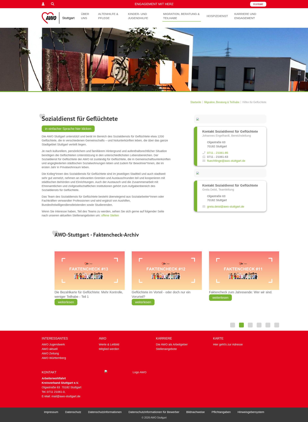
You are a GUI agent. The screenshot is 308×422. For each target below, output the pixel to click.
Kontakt (258, 4)
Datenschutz (73, 412)
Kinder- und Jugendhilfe (138, 16)
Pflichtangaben (221, 412)
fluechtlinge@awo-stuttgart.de (226, 160)
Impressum (51, 412)
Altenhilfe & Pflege (108, 16)
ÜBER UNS (85, 16)
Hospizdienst (217, 16)
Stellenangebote (166, 349)
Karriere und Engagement (245, 16)
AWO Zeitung (50, 353)
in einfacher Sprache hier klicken (68, 129)
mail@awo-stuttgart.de (65, 396)
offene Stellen (110, 215)
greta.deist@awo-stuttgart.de (225, 206)
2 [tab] (241, 325)
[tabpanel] (167, 279)
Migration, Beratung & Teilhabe (181, 16)
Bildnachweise (195, 412)
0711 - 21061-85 (217, 152)
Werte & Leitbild (109, 344)
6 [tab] (276, 325)
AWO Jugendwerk (53, 344)
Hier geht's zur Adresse (228, 344)
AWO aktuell (50, 349)
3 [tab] (250, 325)
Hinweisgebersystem (251, 412)
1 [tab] (232, 325)
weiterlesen (66, 302)
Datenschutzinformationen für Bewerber (153, 412)
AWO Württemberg (54, 358)
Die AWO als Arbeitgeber (172, 344)
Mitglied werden (109, 349)
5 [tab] (267, 325)
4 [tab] (259, 325)
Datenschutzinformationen (105, 412)
